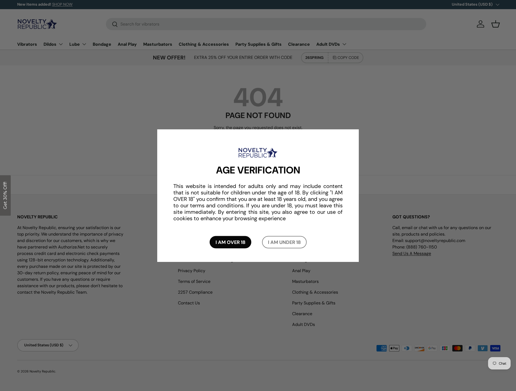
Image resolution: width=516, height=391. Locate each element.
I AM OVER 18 (230, 242)
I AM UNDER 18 (284, 242)
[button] (5, 195)
